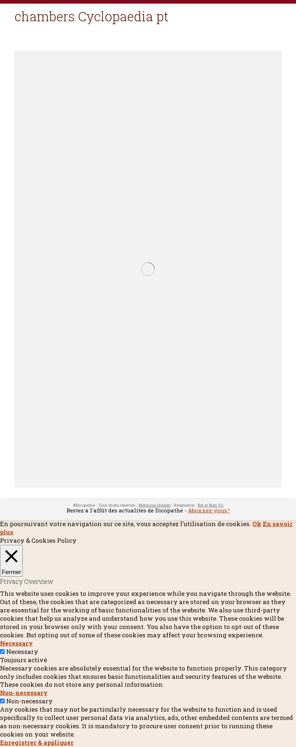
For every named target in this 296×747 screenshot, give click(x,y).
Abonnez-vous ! (209, 510)
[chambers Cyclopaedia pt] (148, 269)
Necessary (22, 651)
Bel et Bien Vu (210, 505)
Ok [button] (256, 524)
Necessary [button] (16, 643)
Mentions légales (154, 505)
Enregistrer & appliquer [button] (37, 742)
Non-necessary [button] (24, 693)
